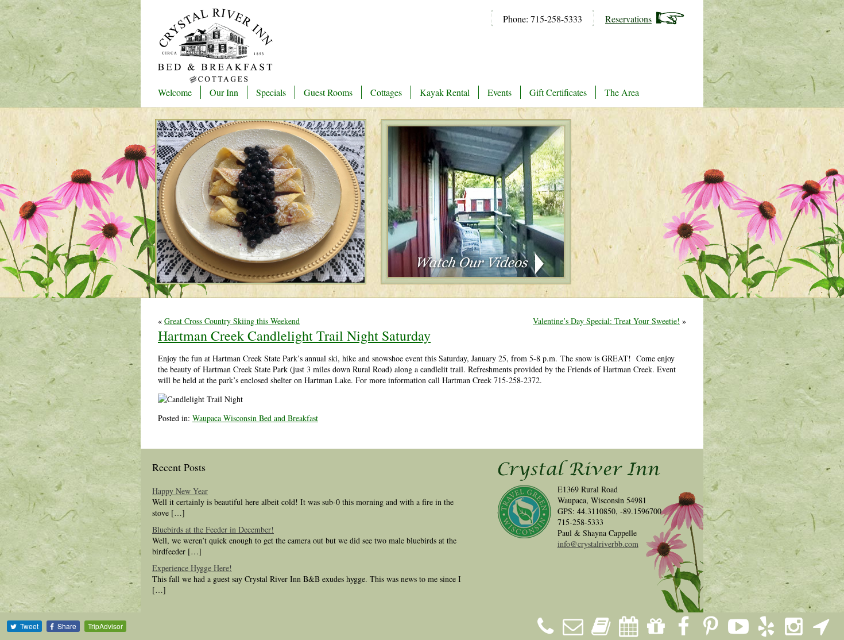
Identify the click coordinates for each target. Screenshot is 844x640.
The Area (622, 92)
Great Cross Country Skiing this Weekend (232, 320)
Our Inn (224, 92)
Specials (271, 92)
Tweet (29, 626)
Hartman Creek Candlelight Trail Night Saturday (294, 335)
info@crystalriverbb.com (597, 543)
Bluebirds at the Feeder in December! (213, 529)
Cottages (386, 92)
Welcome (175, 92)
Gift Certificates (558, 92)
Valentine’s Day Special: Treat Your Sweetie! (606, 320)
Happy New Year (180, 490)
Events (499, 92)
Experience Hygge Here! (192, 567)
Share (66, 626)
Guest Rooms (328, 92)
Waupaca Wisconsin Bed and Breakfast (255, 417)
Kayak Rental (445, 92)
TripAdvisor (105, 626)
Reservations (628, 19)
